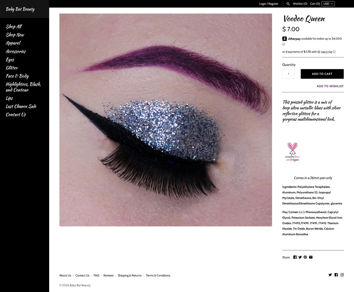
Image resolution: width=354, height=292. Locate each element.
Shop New (15, 35)
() (300, 4)
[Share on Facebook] (295, 257)
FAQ (96, 275)
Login (262, 4)
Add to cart (322, 74)
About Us (65, 275)
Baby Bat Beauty (80, 285)
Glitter (11, 68)
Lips (9, 98)
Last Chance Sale (21, 106)
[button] (313, 52)
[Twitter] (330, 276)
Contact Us (16, 114)
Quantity (289, 65)
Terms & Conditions (158, 275)
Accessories (15, 51)
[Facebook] (336, 276)
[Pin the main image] (305, 257)
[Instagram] (342, 276)
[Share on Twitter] (300, 257)
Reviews (108, 275)
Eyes (10, 59)
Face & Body (17, 76)
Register (273, 4)
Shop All (13, 26)
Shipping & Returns (130, 275)
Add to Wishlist (330, 86)
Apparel (13, 43)
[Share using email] (311, 257)
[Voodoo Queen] (165, 120)
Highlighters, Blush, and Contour (23, 87)
